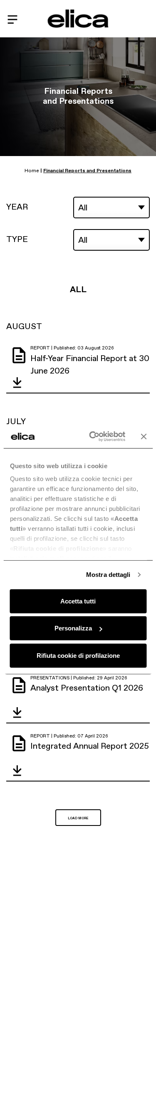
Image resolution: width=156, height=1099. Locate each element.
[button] (17, 382)
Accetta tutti (78, 600)
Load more (78, 818)
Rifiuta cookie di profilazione (78, 655)
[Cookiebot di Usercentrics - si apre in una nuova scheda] (93, 436)
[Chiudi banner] (143, 437)
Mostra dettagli (108, 574)
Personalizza (73, 628)
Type (17, 239)
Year (17, 206)
